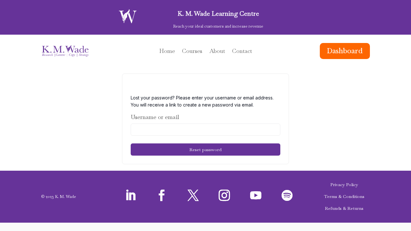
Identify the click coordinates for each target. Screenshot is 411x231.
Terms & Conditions (344, 196)
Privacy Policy (344, 184)
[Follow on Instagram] (224, 195)
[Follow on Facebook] (162, 195)
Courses (192, 52)
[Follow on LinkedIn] (130, 195)
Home (167, 52)
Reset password (205, 149)
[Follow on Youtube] (255, 195)
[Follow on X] (193, 195)
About (217, 52)
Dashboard (345, 51)
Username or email (155, 117)
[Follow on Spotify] (287, 195)
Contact (242, 52)
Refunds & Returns (344, 208)
